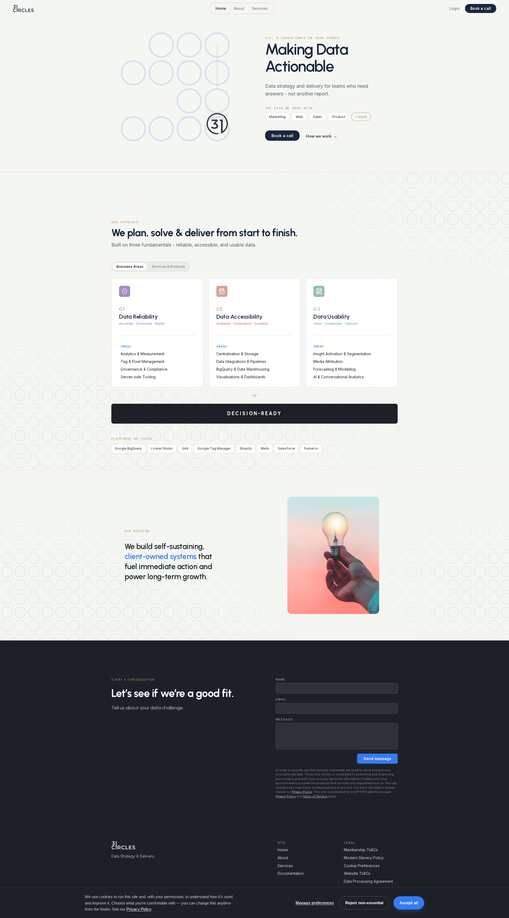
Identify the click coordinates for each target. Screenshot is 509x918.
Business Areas (129, 266)
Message (284, 719)
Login (454, 8)
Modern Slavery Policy (364, 857)
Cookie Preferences (362, 865)
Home (221, 8)
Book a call (480, 8)
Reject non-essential (364, 903)
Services (260, 8)
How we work (321, 136)
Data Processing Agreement (368, 881)
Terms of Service (315, 796)
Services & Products (168, 266)
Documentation (291, 873)
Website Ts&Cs (357, 873)
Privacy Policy (302, 792)
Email (281, 699)
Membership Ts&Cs (361, 849)
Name (281, 679)
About (239, 8)
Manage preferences (315, 903)
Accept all (409, 903)
